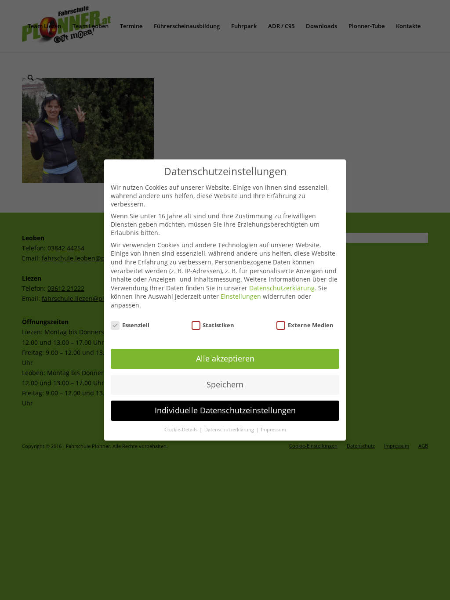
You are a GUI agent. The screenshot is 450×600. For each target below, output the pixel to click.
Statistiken (218, 325)
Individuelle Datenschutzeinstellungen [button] (225, 410)
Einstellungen (241, 296)
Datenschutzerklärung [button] (229, 430)
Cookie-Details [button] (181, 430)
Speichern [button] (225, 384)
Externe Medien (311, 325)
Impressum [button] (273, 430)
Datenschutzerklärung (282, 288)
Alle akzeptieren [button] (225, 358)
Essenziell (135, 325)
